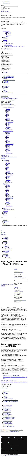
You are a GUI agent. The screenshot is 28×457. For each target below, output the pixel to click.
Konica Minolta (9, 120)
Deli (7, 112)
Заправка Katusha (7, 415)
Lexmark (8, 123)
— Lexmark (6, 251)
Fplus (7, 115)
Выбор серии (4, 56)
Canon (7, 111)
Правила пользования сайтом (10, 400)
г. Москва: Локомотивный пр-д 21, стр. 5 (14, 46)
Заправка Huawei (7, 414)
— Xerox (5, 256)
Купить (16, 284)
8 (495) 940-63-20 (5, 156)
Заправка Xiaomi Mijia (8, 426)
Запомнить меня (6, 8)
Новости (8, 33)
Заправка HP (6, 413)
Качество (8, 32)
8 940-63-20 (5, 97)
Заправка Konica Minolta (9, 417)
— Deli (5, 241)
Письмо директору (8, 92)
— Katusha (6, 247)
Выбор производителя (6, 53)
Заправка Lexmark (7, 419)
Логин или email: (5, 21)
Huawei (8, 118)
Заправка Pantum (7, 421)
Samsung (8, 127)
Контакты (5, 41)
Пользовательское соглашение (10, 401)
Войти (2, 10)
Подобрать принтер (5, 61)
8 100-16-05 (4, 96)
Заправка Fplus (7, 412)
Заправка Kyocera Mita (8, 418)
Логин (2, 5)
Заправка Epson (7, 410)
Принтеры (3, 232)
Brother (8, 110)
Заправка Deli (6, 409)
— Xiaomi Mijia (7, 257)
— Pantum (5, 252)
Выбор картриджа (5, 65)
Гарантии (8, 34)
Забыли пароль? (4, 11)
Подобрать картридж (5, 68)
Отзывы (5, 40)
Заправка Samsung (7, 423)
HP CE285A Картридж (18, 272)
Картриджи (3, 234)
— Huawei (5, 246)
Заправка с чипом (18, 291)
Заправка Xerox (7, 425)
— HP (4, 244)
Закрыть (3, 455)
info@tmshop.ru (8, 45)
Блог (7, 36)
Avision (8, 109)
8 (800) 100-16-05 (5, 155)
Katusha (8, 119)
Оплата (5, 37)
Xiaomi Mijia (9, 129)
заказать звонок (13, 156)
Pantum (8, 124)
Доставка (5, 38)
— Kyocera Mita (7, 250)
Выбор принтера (5, 58)
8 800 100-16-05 (7, 375)
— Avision (5, 237)
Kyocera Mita (9, 122)
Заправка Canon (7, 408)
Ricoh (7, 125)
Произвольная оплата (8, 209)
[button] (8, 107)
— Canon (5, 239)
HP (7, 116)
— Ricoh (5, 254)
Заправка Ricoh (7, 422)
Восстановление (18, 295)
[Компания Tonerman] (6, 48)
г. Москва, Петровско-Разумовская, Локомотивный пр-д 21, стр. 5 (9, 99)
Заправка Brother (7, 406)
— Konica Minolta (7, 248)
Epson (7, 114)
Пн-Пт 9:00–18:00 (8, 43)
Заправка (16, 287)
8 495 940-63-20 (15, 375)
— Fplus (5, 243)
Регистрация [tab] (6, 3)
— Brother (5, 238)
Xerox (7, 128)
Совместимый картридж (20, 277)
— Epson (5, 242)
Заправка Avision (7, 405)
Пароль (2, 7)
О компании (6, 31)
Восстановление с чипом (20, 300)
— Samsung (6, 255)
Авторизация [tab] (6, 1)
